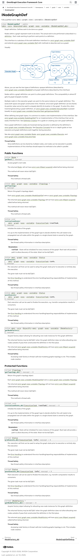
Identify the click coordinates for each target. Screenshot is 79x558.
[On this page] (75, 2)
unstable (66, 7)
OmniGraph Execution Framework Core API (20, 7)
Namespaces (39, 7)
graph (53, 7)
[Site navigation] (3, 2)
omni (47, 7)
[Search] (70, 2)
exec (59, 7)
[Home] (3, 7)
